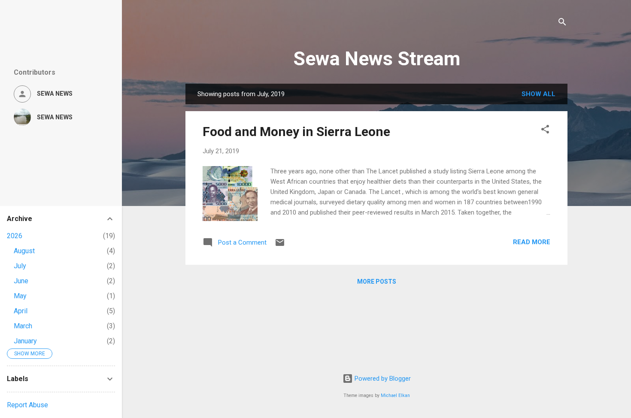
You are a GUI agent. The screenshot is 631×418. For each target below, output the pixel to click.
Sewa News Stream (376, 58)
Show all (538, 94)
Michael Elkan (395, 395)
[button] (545, 130)
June (21, 281)
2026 (14, 236)
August (24, 251)
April (20, 311)
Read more (531, 242)
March (23, 326)
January (25, 341)
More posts (376, 281)
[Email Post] (280, 245)
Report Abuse (27, 405)
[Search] (562, 23)
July (20, 266)
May (20, 296)
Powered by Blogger (382, 378)
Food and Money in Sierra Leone (296, 131)
